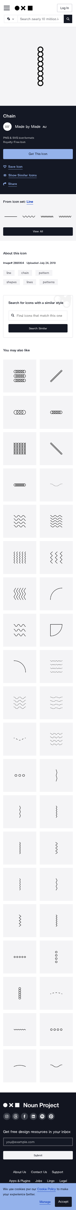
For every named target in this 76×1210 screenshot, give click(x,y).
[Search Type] (10, 19)
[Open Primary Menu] (7, 8)
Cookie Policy (46, 1189)
